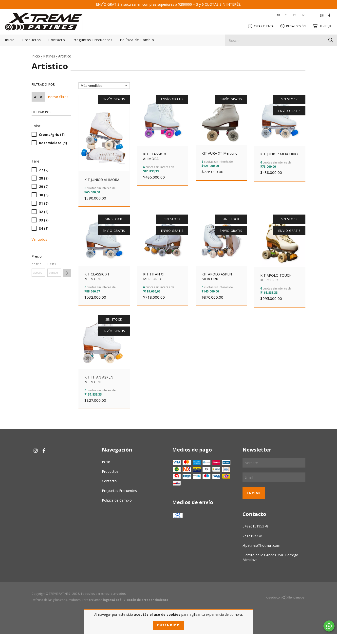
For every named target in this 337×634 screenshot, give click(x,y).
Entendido (168, 625)
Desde (36, 264)
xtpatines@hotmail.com (261, 545)
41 (36, 97)
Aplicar (67, 273)
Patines (49, 56)
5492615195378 (255, 526)
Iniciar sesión (296, 26)
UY (302, 15)
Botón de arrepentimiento (147, 600)
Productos (31, 39)
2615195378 (252, 535)
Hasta (51, 264)
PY (294, 15)
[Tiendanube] (285, 598)
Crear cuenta (264, 26)
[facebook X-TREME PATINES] (329, 15)
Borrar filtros (58, 96)
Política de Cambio (137, 39)
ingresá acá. (112, 600)
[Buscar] (330, 40)
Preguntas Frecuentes (92, 39)
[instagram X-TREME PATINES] (321, 15)
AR (278, 15)
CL (286, 15)
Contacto (56, 39)
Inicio (10, 39)
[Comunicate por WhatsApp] (329, 626)
